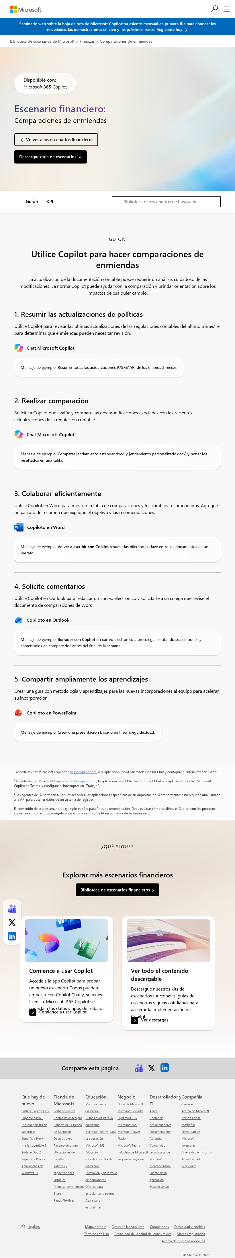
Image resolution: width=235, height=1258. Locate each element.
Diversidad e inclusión (196, 1152)
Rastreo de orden (66, 1145)
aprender (156, 1138)
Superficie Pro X (32, 1138)
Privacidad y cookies (189, 1226)
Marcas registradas (191, 1233)
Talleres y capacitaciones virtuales (64, 1173)
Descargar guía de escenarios (47, 157)
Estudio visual (159, 1186)
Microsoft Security (130, 1111)
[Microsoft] (25, 9)
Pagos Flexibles (64, 1200)
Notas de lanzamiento (128, 1226)
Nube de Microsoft (130, 1104)
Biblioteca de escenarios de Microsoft (42, 41)
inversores (188, 1145)
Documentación (160, 1131)
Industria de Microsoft (132, 1152)
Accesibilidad (190, 1159)
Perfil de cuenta (64, 1111)
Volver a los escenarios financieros (59, 139)
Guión (32, 201)
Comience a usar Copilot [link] (63, 1012)
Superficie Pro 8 (32, 1118)
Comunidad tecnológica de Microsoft (160, 1152)
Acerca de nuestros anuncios (183, 1241)
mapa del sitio (95, 1226)
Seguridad (188, 1166)
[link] (66, 940)
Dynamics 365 (127, 1118)
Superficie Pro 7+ (33, 1159)
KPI (49, 201)
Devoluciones (63, 1138)
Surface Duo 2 (31, 1152)
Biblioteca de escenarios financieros (115, 890)
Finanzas (87, 41)
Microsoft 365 (127, 1125)
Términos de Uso (96, 1233)
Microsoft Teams (129, 1145)
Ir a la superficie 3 (33, 1145)
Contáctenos (159, 1226)
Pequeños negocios (130, 1159)
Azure (154, 1111)
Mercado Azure (160, 1166)
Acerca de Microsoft (195, 1111)
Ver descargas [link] (154, 1020)
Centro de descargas (68, 1118)
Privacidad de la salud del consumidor (142, 1233)
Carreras (187, 1104)
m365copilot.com (83, 771)
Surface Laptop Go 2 (35, 1111)
